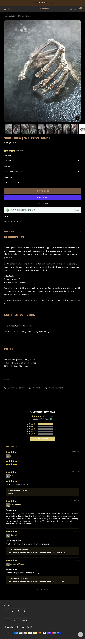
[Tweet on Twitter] (18, 221)
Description (9, 231)
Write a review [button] (42, 439)
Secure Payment (56, 388)
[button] (10, 151)
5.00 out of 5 (47, 416)
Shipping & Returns (16, 388)
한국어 (22, 620)
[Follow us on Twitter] (13, 611)
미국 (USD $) (10, 620)
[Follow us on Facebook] (7, 611)
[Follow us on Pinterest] (24, 611)
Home (6, 16)
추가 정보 (77, 210)
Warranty (36, 388)
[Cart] (80, 9)
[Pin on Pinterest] (14, 221)
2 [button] (41, 590)
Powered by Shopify (25, 627)
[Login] (75, 9)
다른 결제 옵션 (42, 203)
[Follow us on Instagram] (18, 611)
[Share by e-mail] (21, 221)
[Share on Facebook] (11, 221)
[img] (11, 452)
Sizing (6, 379)
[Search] (9, 9)
